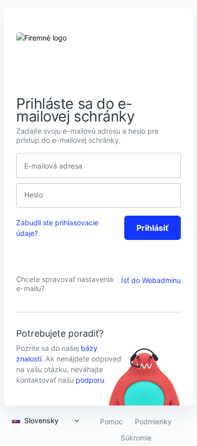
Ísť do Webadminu (151, 280)
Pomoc (111, 422)
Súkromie (136, 438)
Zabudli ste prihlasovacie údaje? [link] (57, 227)
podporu (90, 380)
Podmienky (153, 422)
